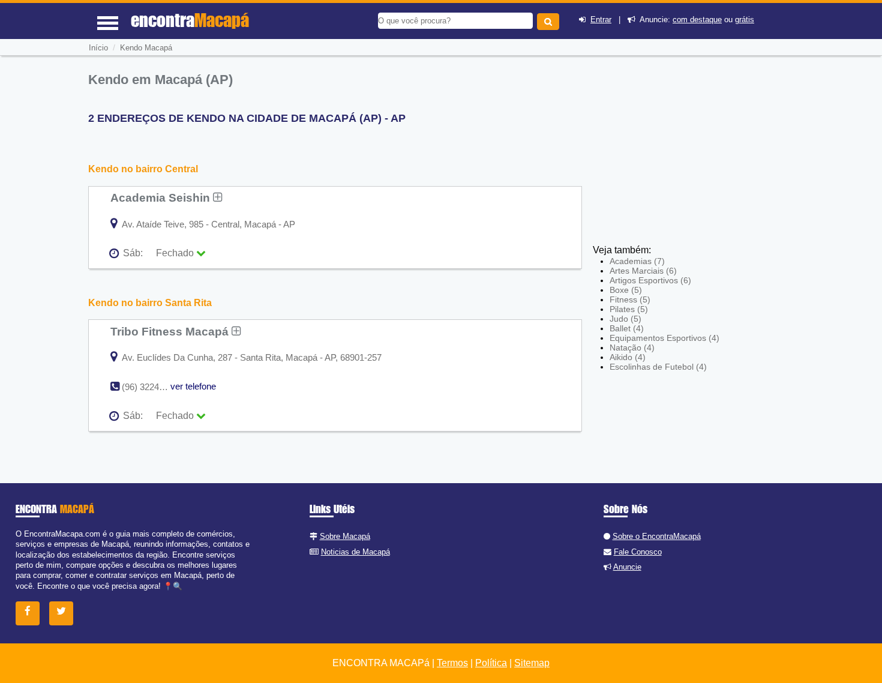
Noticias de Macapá (355, 551)
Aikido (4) (628, 357)
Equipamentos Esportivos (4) (664, 338)
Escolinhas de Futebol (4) (658, 367)
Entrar (600, 19)
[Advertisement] (681, 156)
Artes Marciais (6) (643, 270)
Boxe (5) (626, 290)
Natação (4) (632, 347)
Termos (452, 663)
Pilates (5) (629, 309)
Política (491, 663)
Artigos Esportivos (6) (650, 280)
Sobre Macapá (345, 536)
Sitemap (532, 663)
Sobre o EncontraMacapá (657, 536)
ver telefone (193, 386)
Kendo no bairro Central (143, 169)
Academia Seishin (161, 197)
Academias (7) (637, 261)
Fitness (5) (630, 299)
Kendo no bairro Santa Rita (150, 303)
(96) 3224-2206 (151, 387)
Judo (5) (625, 318)
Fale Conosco (638, 551)
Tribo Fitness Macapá (171, 331)
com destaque (697, 19)
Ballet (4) (627, 328)
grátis (744, 19)
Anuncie (627, 566)
